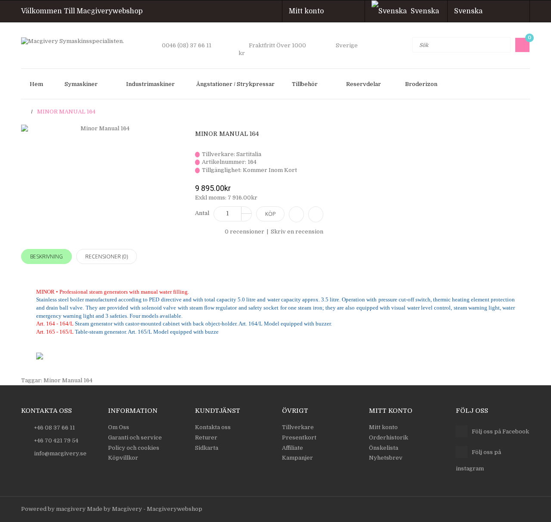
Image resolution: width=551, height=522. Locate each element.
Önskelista (383, 448)
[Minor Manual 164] (101, 129)
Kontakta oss (213, 427)
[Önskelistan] (315, 214)
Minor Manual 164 (66, 111)
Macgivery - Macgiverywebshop (157, 509)
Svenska (471, 11)
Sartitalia (248, 154)
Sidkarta (206, 448)
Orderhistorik (388, 437)
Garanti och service (135, 437)
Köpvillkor (123, 457)
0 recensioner (244, 231)
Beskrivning (46, 256)
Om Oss (118, 427)
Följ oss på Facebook (500, 431)
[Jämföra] (296, 214)
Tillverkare (298, 427)
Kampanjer (297, 457)
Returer (206, 437)
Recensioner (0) (106, 256)
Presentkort (299, 437)
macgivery (71, 509)
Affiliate (292, 448)
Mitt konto (309, 11)
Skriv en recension (297, 231)
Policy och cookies (133, 448)
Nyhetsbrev (385, 457)
